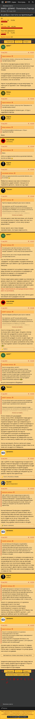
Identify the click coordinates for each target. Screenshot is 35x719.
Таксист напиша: (7, 245)
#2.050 (32, 394)
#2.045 (32, 169)
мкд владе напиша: (7, 173)
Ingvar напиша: (6, 56)
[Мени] (2, 2)
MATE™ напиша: (6, 200)
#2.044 (32, 146)
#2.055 (32, 625)
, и (11, 476)
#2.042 (32, 99)
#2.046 (32, 196)
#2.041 (32, 52)
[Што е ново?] (29, 2)
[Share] (28, 53)
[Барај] (33, 2)
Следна (26, 42)
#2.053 (32, 537)
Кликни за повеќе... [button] (17, 215)
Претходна (10, 42)
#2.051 (32, 458)
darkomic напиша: (7, 492)
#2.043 (32, 123)
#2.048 (32, 308)
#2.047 (32, 241)
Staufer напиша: (6, 541)
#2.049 (32, 361)
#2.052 (32, 488)
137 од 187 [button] (19, 42)
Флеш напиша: (6, 127)
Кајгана (5, 708)
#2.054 (32, 582)
